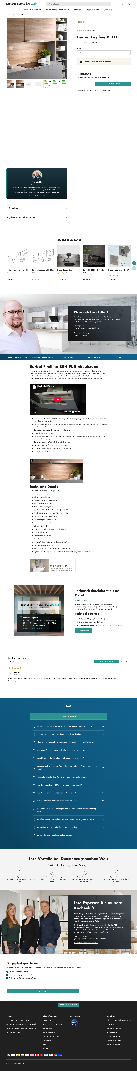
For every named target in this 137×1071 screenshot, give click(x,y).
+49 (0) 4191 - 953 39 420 (19, 1020)
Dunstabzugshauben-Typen (57, 10)
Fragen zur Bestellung (69, 716)
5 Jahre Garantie (81, 600)
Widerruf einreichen (68, 1005)
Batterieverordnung (49, 1032)
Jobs (44, 1044)
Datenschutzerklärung (114, 1040)
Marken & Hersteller (32, 10)
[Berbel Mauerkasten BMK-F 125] (119, 256)
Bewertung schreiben (106, 661)
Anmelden (43, 991)
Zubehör (77, 10)
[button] (129, 4)
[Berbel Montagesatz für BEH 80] (17, 256)
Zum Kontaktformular (13, 1032)
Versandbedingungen (114, 1028)
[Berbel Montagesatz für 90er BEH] (43, 256)
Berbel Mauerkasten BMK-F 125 (118, 271)
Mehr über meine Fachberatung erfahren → (37, 196)
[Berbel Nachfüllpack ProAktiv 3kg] (94, 256)
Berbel (79, 43)
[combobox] (78, 4)
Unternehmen (47, 1028)
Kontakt (45, 1048)
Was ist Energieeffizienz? (51, 1036)
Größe (79, 48)
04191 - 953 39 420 (81, 335)
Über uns (108, 10)
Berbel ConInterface (65, 270)
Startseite (8, 15)
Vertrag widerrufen (113, 1044)
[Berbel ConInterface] (68, 256)
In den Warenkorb (112, 84)
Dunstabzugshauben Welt (17, 1064)
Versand (86, 77)
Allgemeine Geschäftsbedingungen (119, 1020)
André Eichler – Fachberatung (53, 1024)
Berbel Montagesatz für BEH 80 (17, 271)
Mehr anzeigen (83, 630)
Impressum (110, 1024)
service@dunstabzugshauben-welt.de (86, 943)
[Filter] (122, 661)
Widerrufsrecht (112, 1032)
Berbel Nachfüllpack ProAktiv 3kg (94, 271)
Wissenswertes (92, 10)
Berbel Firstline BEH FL (19, 15)
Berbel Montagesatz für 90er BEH (43, 271)
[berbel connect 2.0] (63, 560)
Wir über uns (47, 1020)
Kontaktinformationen (114, 1036)
